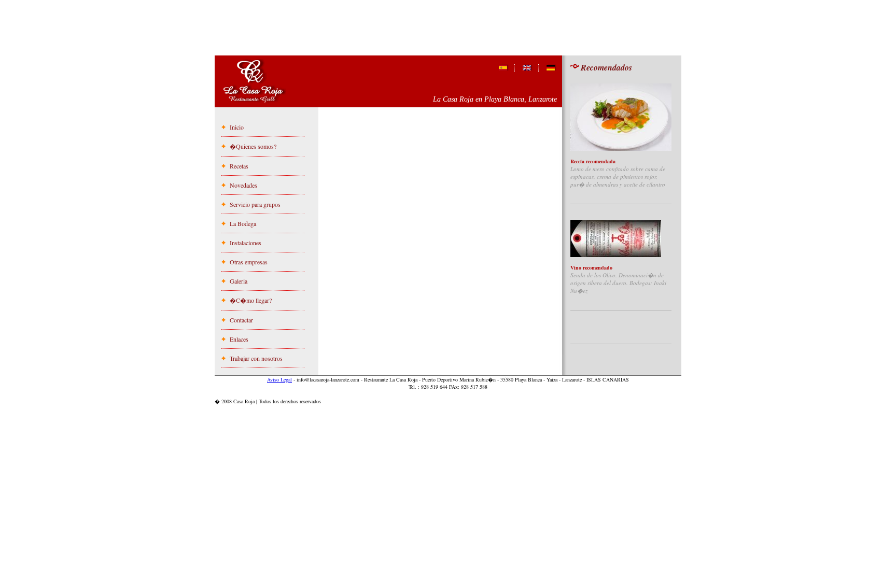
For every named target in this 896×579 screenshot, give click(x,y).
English (528, 67)
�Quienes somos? (253, 146)
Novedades (243, 185)
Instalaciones (245, 242)
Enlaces (239, 339)
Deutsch (551, 67)
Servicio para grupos (255, 204)
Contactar (241, 320)
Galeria (238, 281)
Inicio (237, 127)
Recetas (239, 166)
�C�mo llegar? (251, 300)
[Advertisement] (448, 30)
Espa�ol (504, 67)
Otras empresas (249, 262)
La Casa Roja (254, 82)
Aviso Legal (279, 379)
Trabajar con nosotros (256, 358)
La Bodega (243, 223)
